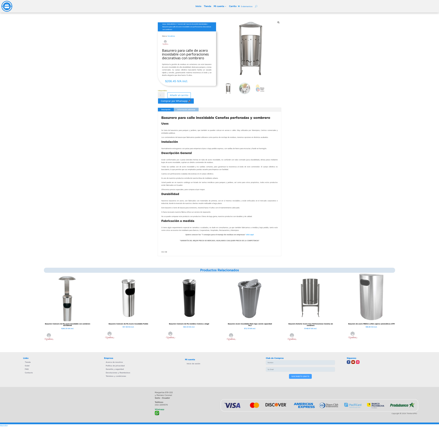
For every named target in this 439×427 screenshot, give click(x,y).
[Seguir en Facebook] (348, 362)
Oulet (27, 366)
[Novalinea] (49, 337)
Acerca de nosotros (114, 362)
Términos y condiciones (116, 376)
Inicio (198, 6)
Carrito (233, 6)
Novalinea (171, 36)
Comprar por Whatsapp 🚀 (176, 100)
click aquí (250, 234)
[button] (176, 101)
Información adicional (186, 109)
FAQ (27, 369)
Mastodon (4, 425)
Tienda (207, 6)
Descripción (165, 109)
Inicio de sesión (193, 364)
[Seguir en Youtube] (353, 362)
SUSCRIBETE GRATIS (300, 376)
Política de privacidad (115, 366)
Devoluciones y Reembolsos (118, 373)
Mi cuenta (219, 6)
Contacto (29, 373)
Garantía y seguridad (115, 369)
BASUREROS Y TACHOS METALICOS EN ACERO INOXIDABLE (187, 24)
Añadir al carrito (179, 95)
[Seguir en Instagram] (358, 362)
